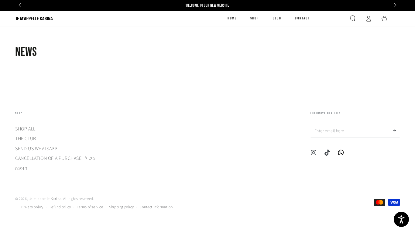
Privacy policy (32, 206)
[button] (353, 18)
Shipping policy (121, 206)
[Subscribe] (396, 130)
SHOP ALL (25, 129)
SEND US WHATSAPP (36, 148)
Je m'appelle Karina (45, 198)
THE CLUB (25, 138)
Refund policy (60, 206)
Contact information (156, 206)
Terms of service (90, 206)
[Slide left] (20, 5)
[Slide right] (394, 5)
